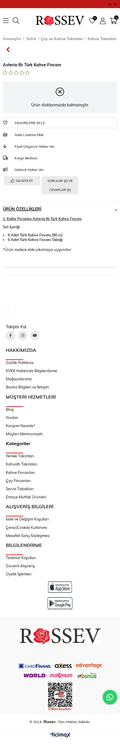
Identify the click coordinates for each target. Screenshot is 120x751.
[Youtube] (35, 335)
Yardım (12, 417)
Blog (10, 409)
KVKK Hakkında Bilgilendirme (31, 370)
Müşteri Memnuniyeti (24, 433)
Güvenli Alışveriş (20, 565)
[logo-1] (60, 636)
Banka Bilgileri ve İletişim (27, 387)
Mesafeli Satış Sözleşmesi (28, 535)
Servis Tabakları (20, 488)
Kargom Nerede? (20, 425)
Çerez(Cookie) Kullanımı (26, 527)
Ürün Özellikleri (22, 209)
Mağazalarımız (19, 378)
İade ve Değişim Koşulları (27, 519)
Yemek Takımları (20, 456)
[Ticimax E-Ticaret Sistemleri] (60, 735)
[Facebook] (10, 335)
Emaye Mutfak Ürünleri (26, 497)
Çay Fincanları (18, 480)
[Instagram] (22, 335)
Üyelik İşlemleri (18, 574)
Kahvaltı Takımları (21, 464)
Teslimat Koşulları (21, 557)
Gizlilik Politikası (19, 362)
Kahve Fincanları (20, 472)
